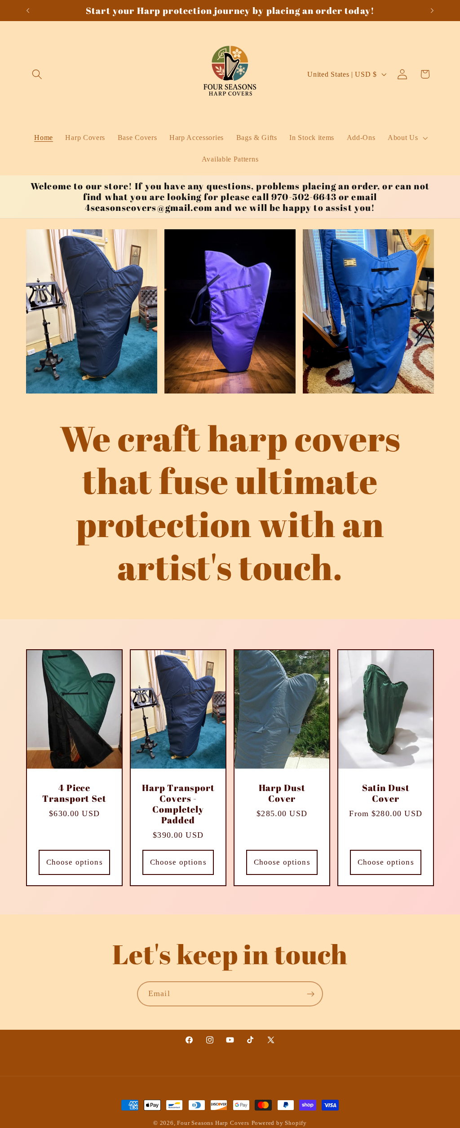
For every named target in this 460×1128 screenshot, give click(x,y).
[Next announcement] (432, 11)
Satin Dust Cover (386, 793)
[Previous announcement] (28, 11)
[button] (37, 74)
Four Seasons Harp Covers (213, 1123)
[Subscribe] (310, 993)
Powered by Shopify (279, 1123)
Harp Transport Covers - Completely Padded (178, 804)
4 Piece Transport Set (74, 793)
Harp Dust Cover (282, 793)
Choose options (74, 861)
